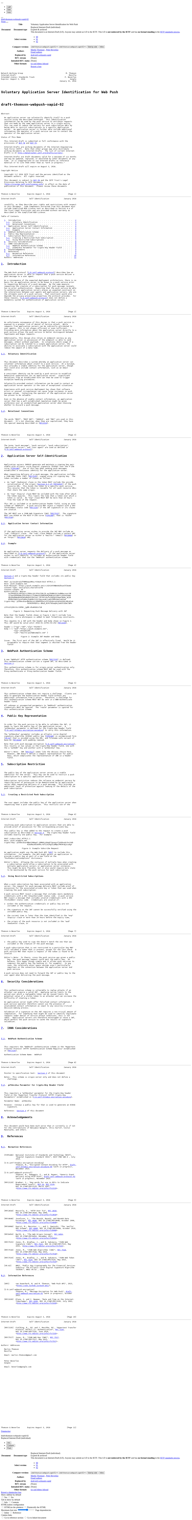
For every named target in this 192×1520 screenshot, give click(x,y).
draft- (73, 1165)
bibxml (45, 64)
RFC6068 (68, 535)
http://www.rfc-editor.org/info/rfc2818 (36, 1215)
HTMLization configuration (12, 1505)
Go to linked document (36, 1518)
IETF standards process (170, 32)
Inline (102, 47)
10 (75, 255)
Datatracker (6, 1431)
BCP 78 (22, 143)
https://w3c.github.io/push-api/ (33, 1286)
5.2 (7, 240)
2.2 (7, 230)
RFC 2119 (50, 1184)
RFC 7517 (54, 1337)
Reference (17, 1513)
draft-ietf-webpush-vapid (41, 55)
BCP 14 (41, 1184)
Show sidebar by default (11, 1495)
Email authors (36, 52)
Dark (9, 10)
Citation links (6, 1515)
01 (37, 39)
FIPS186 (15, 468)
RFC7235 (34, 508)
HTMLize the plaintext (14, 1507)
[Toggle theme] (2, 2)
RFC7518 (9, 517)
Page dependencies (43, 1510)
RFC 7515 (38, 1244)
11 (75, 257)
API (50, 852)
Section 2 (9, 663)
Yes (5, 1497)
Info (6, 1502)
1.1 (7, 222)
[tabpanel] (96, 1473)
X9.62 (7, 738)
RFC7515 (55, 513)
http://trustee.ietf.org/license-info (24, 184)
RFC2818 (21, 537)
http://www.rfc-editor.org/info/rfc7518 (36, 1254)
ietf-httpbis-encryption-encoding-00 (34, 1167)
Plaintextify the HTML (36, 1507)
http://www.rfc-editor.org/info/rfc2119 (36, 1188)
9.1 (7, 253)
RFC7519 (33, 476)
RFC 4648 (32, 1221)
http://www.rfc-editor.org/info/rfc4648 (36, 1222)
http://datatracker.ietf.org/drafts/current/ (40, 153)
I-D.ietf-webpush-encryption (60, 744)
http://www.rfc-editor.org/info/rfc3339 (36, 1303)
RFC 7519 (28, 1260)
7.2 (7, 248)
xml (35, 64)
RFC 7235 (59, 1330)
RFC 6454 (58, 1234)
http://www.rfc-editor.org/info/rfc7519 (36, 1262)
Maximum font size (9, 1510)
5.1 (7, 238)
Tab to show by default (10, 1500)
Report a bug (36, 66)
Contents (15, 1502)
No (12, 1497)
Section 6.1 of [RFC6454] (50, 484)
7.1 (7, 246)
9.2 (7, 255)
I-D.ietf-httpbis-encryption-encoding (24, 730)
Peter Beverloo (52, 50)
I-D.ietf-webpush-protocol (41, 272)
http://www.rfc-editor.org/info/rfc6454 (36, 1238)
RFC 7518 (61, 1250)
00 (37, 37)
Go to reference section (14, 1518)
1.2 (7, 224)
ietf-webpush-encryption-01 (29, 1293)
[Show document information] (7, 22)
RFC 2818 (52, 1211)
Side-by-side (92, 47)
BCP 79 (33, 143)
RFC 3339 (33, 1301)
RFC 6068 (33, 1228)
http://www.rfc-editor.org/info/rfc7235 (36, 1333)
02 (37, 41)
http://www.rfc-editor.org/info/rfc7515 (43, 1246)
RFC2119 (43, 423)
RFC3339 (62, 623)
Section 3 (9, 576)
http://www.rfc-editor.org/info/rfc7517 (36, 1341)
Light (9, 7)
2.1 (7, 228)
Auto (9, 12)
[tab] (8, 1442)
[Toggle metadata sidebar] (2, 17)
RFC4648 (17, 740)
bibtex (40, 64)
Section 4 (9, 578)
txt (32, 64)
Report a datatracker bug (11, 1492)
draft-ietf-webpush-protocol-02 (59, 1177)
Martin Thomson (38, 50)
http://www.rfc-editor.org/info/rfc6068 (36, 1230)
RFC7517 (29, 752)
